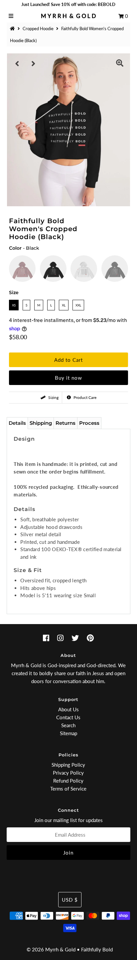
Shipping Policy (68, 765)
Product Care (84, 397)
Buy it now (68, 378)
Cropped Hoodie (38, 28)
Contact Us (68, 717)
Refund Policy (68, 781)
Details (17, 423)
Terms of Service (68, 789)
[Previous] (17, 63)
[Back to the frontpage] (13, 28)
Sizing (53, 397)
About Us (68, 709)
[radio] (22, 268)
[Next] (33, 63)
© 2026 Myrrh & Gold (51, 949)
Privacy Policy (68, 773)
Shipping (41, 423)
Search (68, 725)
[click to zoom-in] (119, 63)
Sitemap (68, 733)
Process (89, 423)
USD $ (70, 900)
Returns (65, 423)
